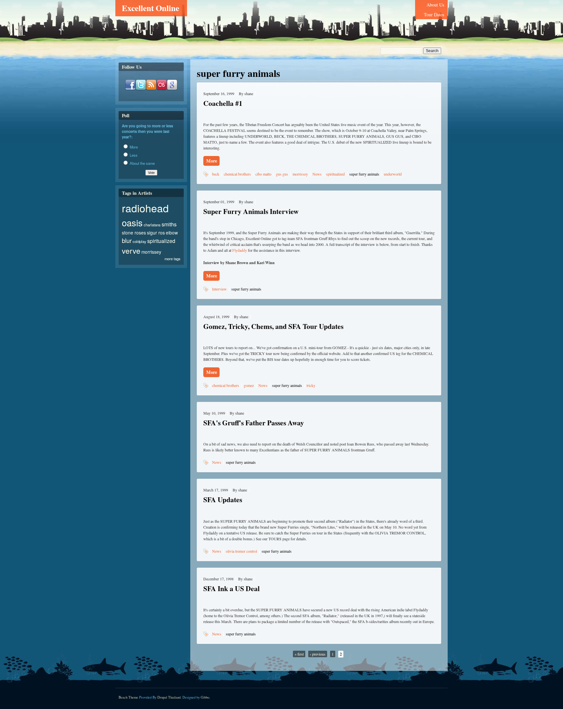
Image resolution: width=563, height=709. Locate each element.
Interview (219, 288)
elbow (172, 232)
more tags (172, 258)
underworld (393, 174)
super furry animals (364, 174)
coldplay (139, 241)
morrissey (300, 174)
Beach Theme (128, 697)
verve (131, 250)
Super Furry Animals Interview (251, 211)
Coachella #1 (222, 103)
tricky (311, 385)
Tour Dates (434, 14)
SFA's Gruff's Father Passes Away (253, 423)
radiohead (145, 207)
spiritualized (335, 174)
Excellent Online (150, 8)
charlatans (152, 224)
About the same (142, 163)
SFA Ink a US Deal (231, 588)
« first (299, 654)
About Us (435, 5)
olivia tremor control (241, 551)
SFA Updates (222, 499)
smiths (169, 224)
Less (133, 155)
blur (127, 240)
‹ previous (317, 654)
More (211, 160)
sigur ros (156, 232)
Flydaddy (239, 250)
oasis (132, 222)
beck (215, 174)
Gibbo (205, 697)
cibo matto (263, 174)
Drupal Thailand (168, 697)
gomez (249, 385)
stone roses (134, 232)
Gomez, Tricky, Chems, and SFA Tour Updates (273, 326)
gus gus (282, 174)
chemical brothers (237, 174)
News (317, 174)
